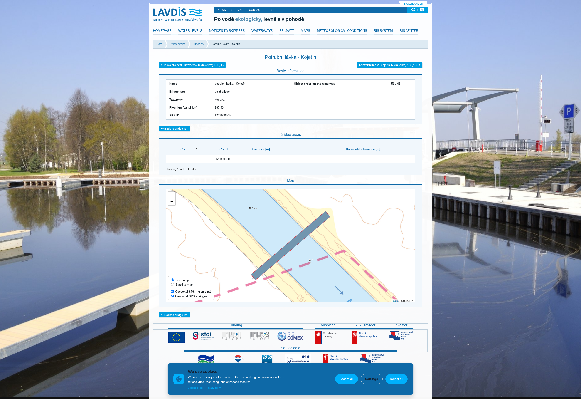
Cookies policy (195, 388)
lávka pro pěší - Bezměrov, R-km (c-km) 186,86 (194, 65)
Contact (255, 10)
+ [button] (171, 195)
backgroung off (413, 3)
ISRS (181, 149)
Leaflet (395, 300)
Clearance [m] (260, 149)
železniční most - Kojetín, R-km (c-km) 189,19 (388, 65)
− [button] (171, 202)
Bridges (199, 44)
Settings (371, 379)
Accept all (346, 379)
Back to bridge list (175, 128)
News (222, 10)
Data (159, 44)
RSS (270, 10)
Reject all (396, 379)
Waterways (178, 44)
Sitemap (237, 10)
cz (413, 9)
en (422, 9)
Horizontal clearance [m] (363, 149)
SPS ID (223, 149)
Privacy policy (214, 388)
